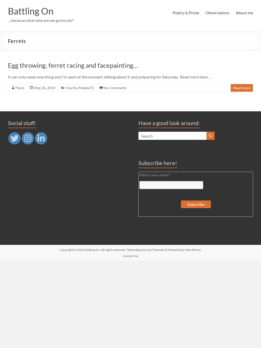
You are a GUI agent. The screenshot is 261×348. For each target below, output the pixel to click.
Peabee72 (86, 88)
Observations (217, 12)
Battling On (31, 11)
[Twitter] (14, 138)
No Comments (114, 88)
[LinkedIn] (41, 138)
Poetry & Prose (186, 12)
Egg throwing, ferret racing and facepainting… (73, 65)
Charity (71, 88)
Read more (241, 88)
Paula (19, 88)
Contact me (130, 256)
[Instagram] (28, 138)
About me (244, 12)
